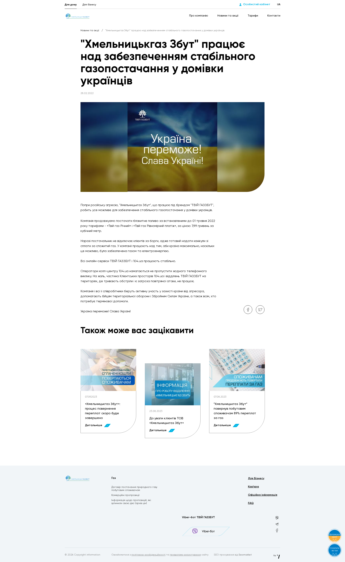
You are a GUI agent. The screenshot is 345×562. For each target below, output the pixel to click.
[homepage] (77, 16)
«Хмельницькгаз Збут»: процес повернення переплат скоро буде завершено (102, 411)
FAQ (251, 503)
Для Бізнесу (256, 478)
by (275, 555)
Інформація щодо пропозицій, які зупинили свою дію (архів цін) (131, 502)
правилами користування (185, 555)
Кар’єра (253, 486)
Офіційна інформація (262, 495)
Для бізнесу (89, 4)
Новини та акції (228, 15)
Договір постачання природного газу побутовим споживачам (134, 488)
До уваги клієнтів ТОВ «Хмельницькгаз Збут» (166, 421)
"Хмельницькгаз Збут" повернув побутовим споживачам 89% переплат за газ (235, 411)
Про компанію (199, 15)
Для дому (71, 4)
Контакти (273, 15)
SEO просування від (233, 555)
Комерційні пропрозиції (125, 495)
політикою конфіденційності (148, 555)
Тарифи (253, 15)
